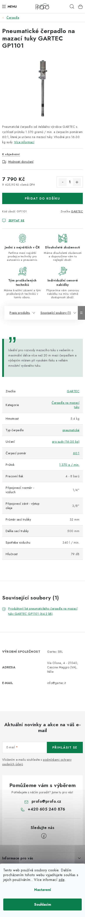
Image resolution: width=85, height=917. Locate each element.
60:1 (76, 453)
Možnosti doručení (21, 162)
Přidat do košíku (42, 198)
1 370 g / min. (69, 465)
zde (62, 879)
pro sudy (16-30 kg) (66, 441)
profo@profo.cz (46, 801)
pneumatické (71, 430)
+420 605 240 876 (46, 809)
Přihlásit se (64, 747)
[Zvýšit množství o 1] (77, 182)
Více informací (24, 142)
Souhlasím (42, 904)
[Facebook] (43, 836)
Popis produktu (20, 313)
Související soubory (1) (56, 313)
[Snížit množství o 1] (62, 182)
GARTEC (77, 211)
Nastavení (42, 889)
